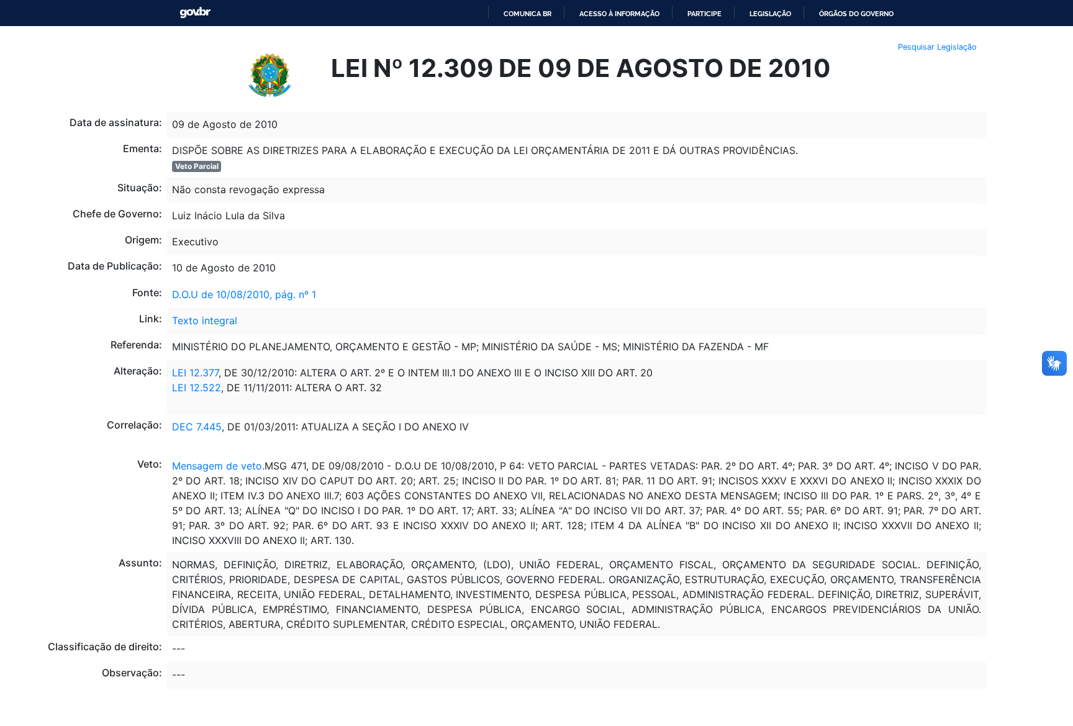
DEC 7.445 (197, 426)
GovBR (195, 13)
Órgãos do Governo (856, 13)
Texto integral (204, 320)
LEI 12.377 (195, 372)
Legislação (770, 13)
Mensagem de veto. (218, 466)
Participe (704, 13)
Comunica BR (527, 13)
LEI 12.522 (196, 387)
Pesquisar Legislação (937, 47)
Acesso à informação (619, 13)
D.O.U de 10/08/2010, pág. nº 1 (244, 294)
